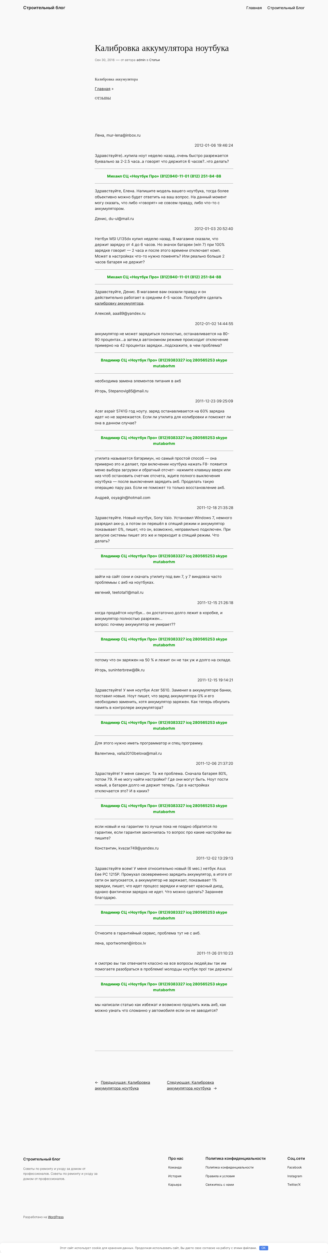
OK (264, 1248)
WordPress (56, 1217)
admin (141, 60)
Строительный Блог (286, 8)
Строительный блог (44, 7)
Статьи (154, 60)
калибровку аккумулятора (119, 303)
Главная (254, 8)
